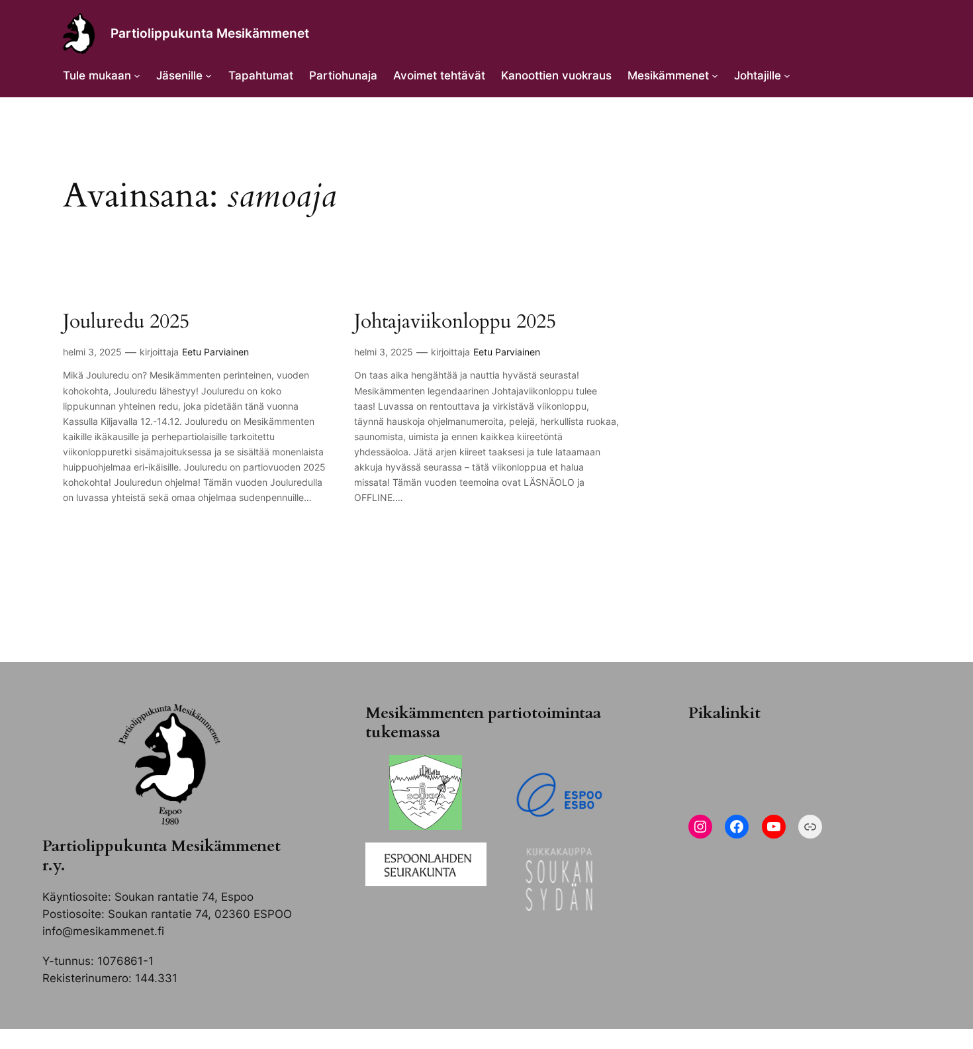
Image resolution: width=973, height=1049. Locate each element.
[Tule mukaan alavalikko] (137, 75)
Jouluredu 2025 (126, 322)
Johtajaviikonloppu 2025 (455, 322)
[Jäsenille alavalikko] (208, 75)
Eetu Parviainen (215, 351)
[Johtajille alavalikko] (787, 75)
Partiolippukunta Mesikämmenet (210, 33)
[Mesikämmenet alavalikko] (715, 75)
